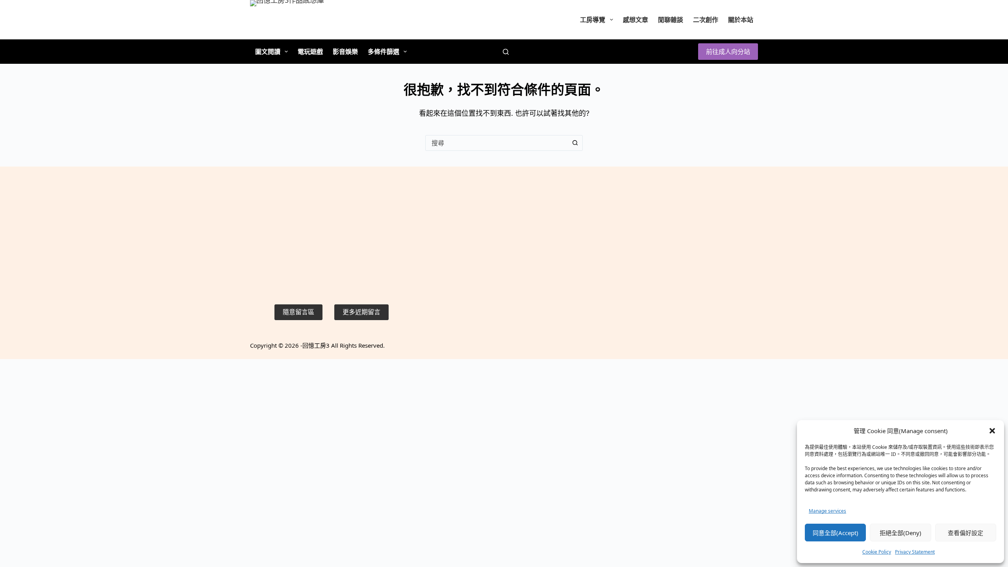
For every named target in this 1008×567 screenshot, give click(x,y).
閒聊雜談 (670, 19)
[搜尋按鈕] (574, 142)
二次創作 (705, 19)
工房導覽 (592, 19)
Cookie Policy (876, 551)
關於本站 (740, 19)
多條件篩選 (383, 51)
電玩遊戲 (310, 51)
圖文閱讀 (267, 51)
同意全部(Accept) (835, 533)
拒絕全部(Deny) (900, 533)
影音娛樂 (345, 51)
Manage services (827, 511)
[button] (992, 431)
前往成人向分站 (728, 52)
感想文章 (635, 19)
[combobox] (496, 143)
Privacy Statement (915, 551)
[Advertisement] (331, 233)
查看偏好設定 (965, 533)
